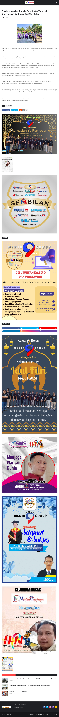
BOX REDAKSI (31, 714)
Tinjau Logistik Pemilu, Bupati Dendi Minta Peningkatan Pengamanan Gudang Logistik (29, 685)
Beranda (3, 8)
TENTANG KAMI (53, 714)
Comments (50, 674)
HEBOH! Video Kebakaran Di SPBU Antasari (19, 691)
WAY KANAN (8, 8)
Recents (36, 674)
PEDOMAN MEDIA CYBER (42, 714)
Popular (9, 674)
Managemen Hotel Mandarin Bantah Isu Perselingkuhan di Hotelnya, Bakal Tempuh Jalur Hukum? (32, 678)
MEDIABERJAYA (8, 714)
